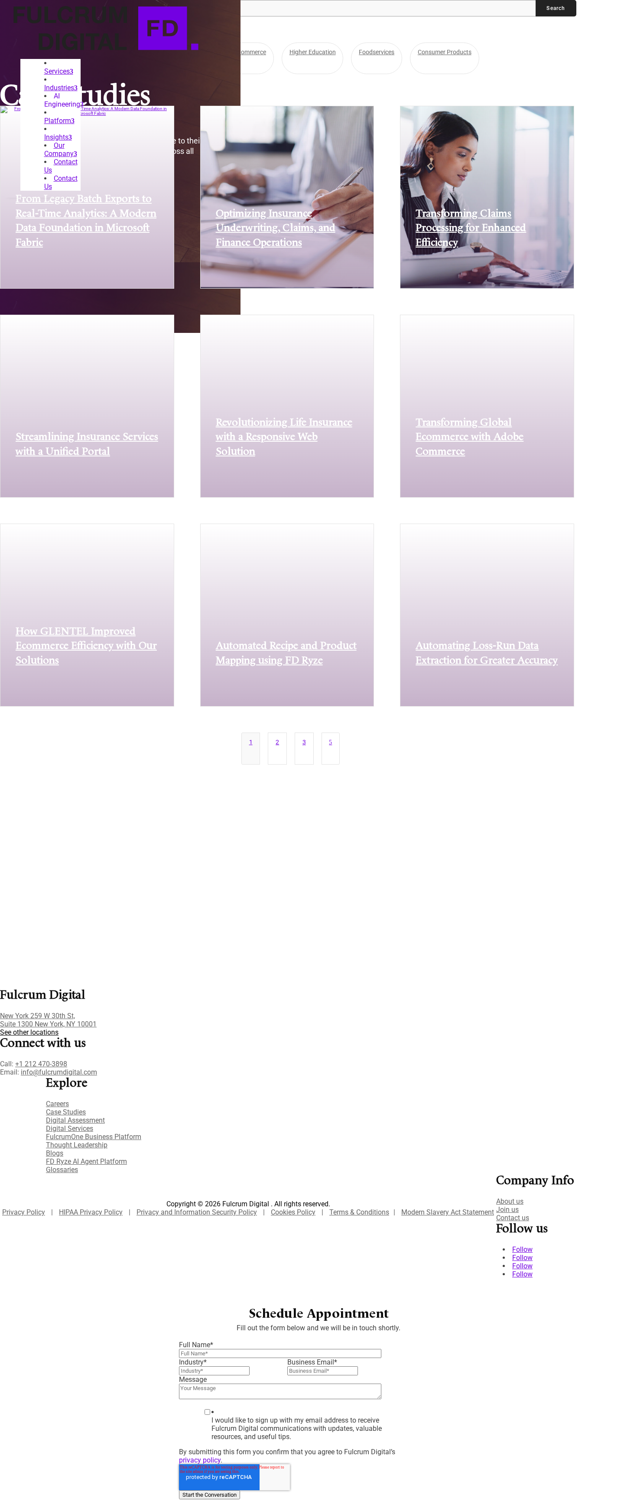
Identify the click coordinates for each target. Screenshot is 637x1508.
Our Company (59, 149)
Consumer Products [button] (444, 52)
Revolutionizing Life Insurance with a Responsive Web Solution (284, 437)
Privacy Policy (23, 1212)
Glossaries (62, 1170)
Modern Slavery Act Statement (447, 1212)
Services (57, 71)
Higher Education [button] (312, 52)
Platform (57, 121)
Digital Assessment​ (75, 1120)
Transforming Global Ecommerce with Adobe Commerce (469, 437)
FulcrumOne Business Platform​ (93, 1137)
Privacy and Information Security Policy (196, 1212)
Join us (507, 1209)
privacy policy (200, 1460)
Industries (59, 88)
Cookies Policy (293, 1212)
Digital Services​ (69, 1128)
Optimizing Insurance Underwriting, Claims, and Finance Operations (275, 228)
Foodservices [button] (376, 52)
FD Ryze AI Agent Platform (86, 1161)
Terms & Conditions (359, 1212)
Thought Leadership (76, 1145)
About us (509, 1201)
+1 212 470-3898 (41, 1064)
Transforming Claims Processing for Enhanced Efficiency (471, 228)
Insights (56, 137)
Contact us (512, 1218)
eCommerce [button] (250, 52)
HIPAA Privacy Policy (91, 1212)
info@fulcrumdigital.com (59, 1072)
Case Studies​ (66, 1112)
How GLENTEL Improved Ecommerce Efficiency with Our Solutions (86, 646)
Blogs (54, 1153)
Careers (57, 1104)
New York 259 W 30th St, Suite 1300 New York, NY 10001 (48, 1020)
